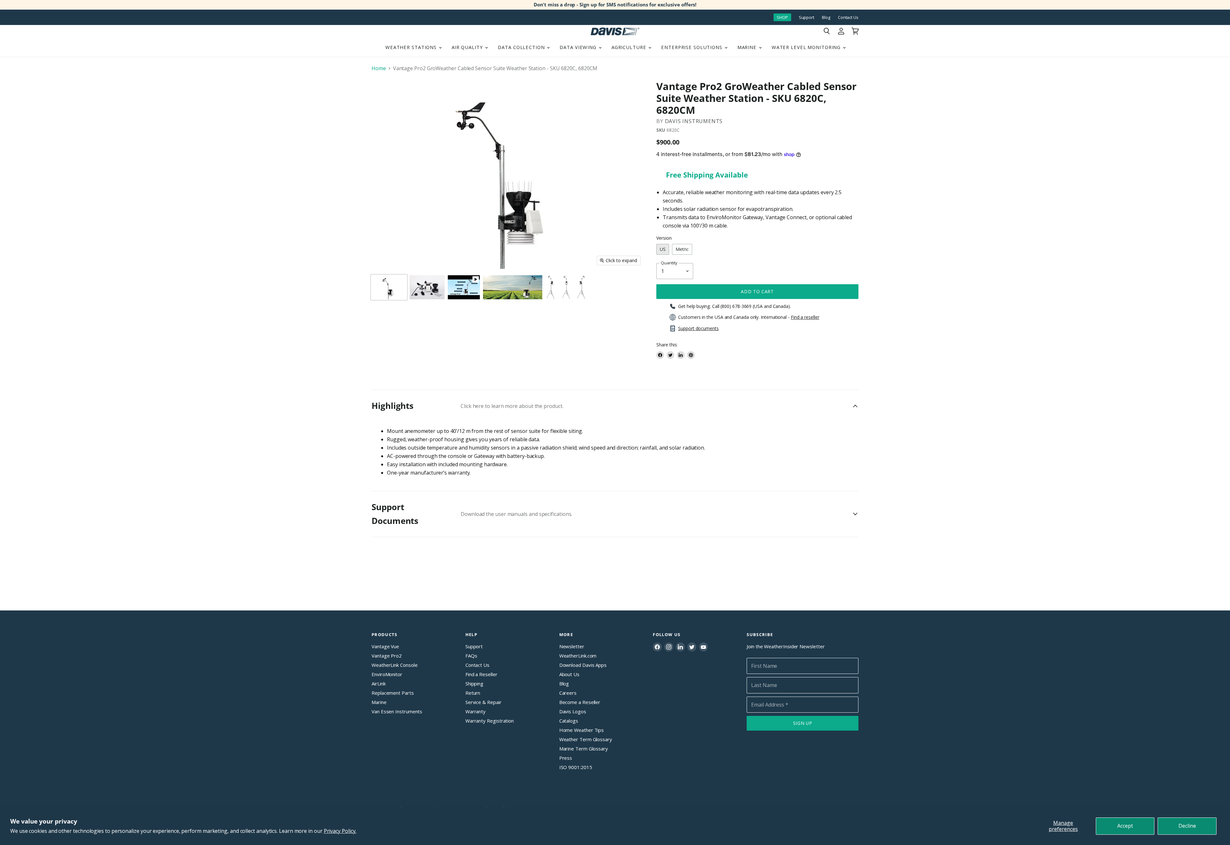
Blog (826, 17)
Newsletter (571, 646)
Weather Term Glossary (585, 739)
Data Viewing (579, 47)
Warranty (475, 711)
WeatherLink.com (578, 655)
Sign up (802, 723)
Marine (747, 47)
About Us (569, 674)
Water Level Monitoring (807, 47)
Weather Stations (411, 47)
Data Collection (522, 47)
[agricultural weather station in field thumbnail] (512, 287)
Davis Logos (572, 711)
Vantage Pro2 (387, 655)
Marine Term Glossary (583, 748)
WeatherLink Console (394, 665)
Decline (1187, 825)
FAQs (471, 655)
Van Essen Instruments (397, 711)
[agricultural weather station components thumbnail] (427, 287)
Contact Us (848, 17)
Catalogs (568, 720)
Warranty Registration (489, 720)
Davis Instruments (694, 121)
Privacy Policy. (340, 830)
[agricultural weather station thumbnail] (551, 287)
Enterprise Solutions (692, 47)
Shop (782, 17)
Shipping (474, 683)
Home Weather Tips (581, 730)
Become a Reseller (580, 702)
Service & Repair (483, 702)
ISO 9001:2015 (575, 767)
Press (565, 758)
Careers (568, 693)
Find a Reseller (481, 674)
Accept (1125, 825)
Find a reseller (805, 317)
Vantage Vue (385, 646)
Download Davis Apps (583, 665)
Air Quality (468, 47)
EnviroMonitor (387, 674)
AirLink (378, 683)
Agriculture (629, 47)
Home (379, 68)
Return (472, 693)
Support (806, 17)
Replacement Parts (393, 693)
